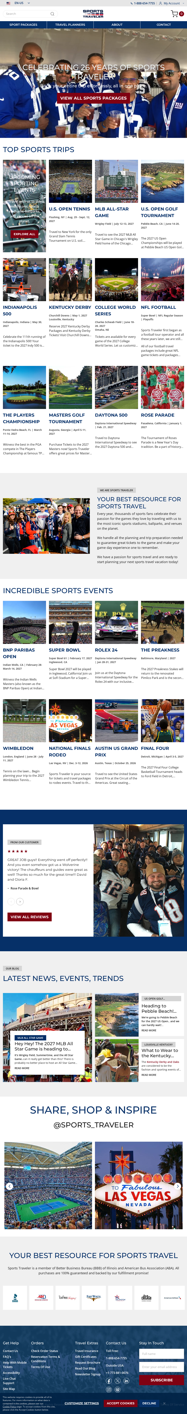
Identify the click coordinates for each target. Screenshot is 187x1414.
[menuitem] (23, 24)
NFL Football (158, 307)
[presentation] (9, 1186)
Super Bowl (65, 650)
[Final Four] (162, 720)
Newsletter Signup (88, 1374)
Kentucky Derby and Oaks (163, 1062)
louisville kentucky (158, 1044)
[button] (16, 3)
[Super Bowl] (70, 622)
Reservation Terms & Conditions (45, 1359)
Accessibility (11, 1373)
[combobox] (30, 14)
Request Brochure (87, 1363)
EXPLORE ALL (24, 234)
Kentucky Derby (70, 307)
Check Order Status (44, 1351)
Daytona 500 (111, 415)
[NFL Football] (162, 279)
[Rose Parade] (162, 387)
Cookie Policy (9, 1406)
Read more (22, 1068)
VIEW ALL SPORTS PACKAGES (93, 98)
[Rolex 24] (116, 622)
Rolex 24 (106, 650)
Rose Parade (157, 415)
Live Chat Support (9, 1381)
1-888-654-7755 (144, 3)
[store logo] (93, 14)
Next (20, 901)
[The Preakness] (162, 622)
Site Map (9, 1389)
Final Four (155, 748)
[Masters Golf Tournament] (70, 387)
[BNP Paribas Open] (24, 622)
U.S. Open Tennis (69, 209)
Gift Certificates (86, 1357)
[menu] (93, 24)
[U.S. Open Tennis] (70, 181)
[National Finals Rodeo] (70, 720)
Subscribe (162, 1380)
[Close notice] (164, 1403)
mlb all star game (30, 1038)
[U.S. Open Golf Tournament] (162, 181)
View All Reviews (30, 917)
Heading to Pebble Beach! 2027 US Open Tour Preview (157, 1008)
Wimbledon (18, 748)
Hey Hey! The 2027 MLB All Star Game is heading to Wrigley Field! (44, 1046)
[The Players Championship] (24, 387)
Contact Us (10, 1351)
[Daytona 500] (116, 387)
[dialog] (93, 1403)
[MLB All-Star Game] (116, 181)
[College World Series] (116, 279)
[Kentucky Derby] (70, 279)
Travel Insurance (86, 1351)
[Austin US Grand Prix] (116, 720)
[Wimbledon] (24, 720)
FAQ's (7, 1357)
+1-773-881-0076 (117, 1373)
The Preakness (160, 650)
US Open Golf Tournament (153, 999)
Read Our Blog (85, 1368)
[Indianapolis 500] (24, 279)
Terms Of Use (40, 1367)
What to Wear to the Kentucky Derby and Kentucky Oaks (160, 1053)
